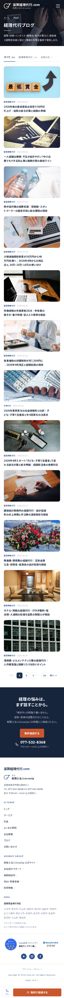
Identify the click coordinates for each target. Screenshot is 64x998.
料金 (6, 821)
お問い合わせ (10, 846)
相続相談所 (11, 875)
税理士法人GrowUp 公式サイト (21, 862)
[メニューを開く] (58, 6)
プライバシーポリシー (32, 969)
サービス (8, 815)
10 (44, 675)
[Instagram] (32, 956)
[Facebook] (40, 956)
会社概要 (8, 834)
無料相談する (32, 733)
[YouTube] (24, 956)
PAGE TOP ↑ (32, 980)
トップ (7, 809)
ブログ (7, 840)
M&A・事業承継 (12, 881)
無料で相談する (39, 992)
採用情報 (9, 887)
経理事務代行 (28, 57)
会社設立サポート (14, 868)
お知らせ (46, 57)
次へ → (53, 675)
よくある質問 (10, 827)
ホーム (7, 17)
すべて (9, 57)
